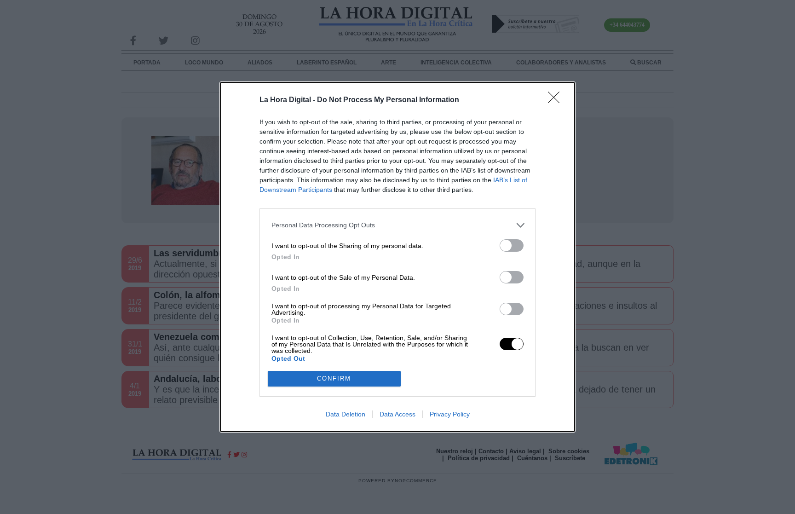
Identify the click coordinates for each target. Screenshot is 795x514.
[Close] (556, 100)
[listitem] (397, 225)
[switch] (512, 245)
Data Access (397, 414)
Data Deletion (345, 414)
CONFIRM (334, 378)
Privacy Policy (450, 414)
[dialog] (397, 257)
